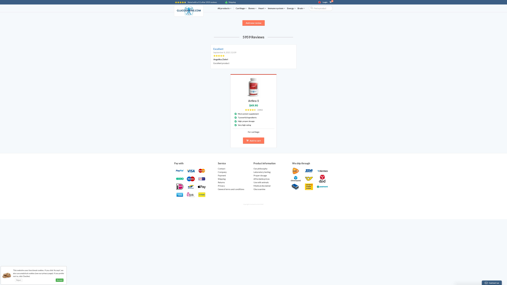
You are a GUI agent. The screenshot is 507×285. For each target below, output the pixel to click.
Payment (222, 175)
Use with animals (261, 182)
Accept (59, 280)
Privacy (221, 185)
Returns (221, 182)
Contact (221, 168)
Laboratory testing (262, 172)
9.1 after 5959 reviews (202, 2)
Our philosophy (260, 168)
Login (325, 2)
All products (224, 8)
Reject (18, 280)
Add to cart (255, 140)
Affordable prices (261, 179)
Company (222, 172)
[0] (330, 2)
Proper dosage (260, 175)
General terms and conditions (231, 189)
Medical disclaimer (262, 185)
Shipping (232, 2)
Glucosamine (259, 189)
